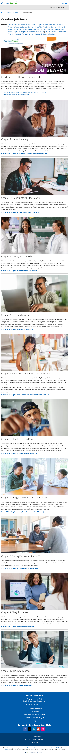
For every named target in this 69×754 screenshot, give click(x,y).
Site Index (34, 742)
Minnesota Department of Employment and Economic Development (40, 748)
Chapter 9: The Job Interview (24, 34)
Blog (34, 721)
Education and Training (12, 12)
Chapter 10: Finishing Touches (45, 34)
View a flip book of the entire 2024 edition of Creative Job (24, 92)
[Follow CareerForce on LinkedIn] (34, 729)
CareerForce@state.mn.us (37, 701)
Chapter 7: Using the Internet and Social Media (28, 32)
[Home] (9, 2)
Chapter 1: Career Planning (46, 25)
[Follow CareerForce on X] (29, 729)
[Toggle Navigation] (66, 3)
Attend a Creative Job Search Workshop (16, 94)
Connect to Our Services (34, 709)
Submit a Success (33, 718)
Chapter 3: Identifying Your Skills (39, 27)
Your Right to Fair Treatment (34, 739)
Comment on (33, 715)
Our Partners (34, 712)
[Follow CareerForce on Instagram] (43, 729)
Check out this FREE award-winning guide (22, 25)
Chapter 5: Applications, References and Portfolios (29, 29)
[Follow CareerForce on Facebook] (25, 729)
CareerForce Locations (34, 704)
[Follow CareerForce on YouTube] (38, 729)
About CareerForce (34, 737)
